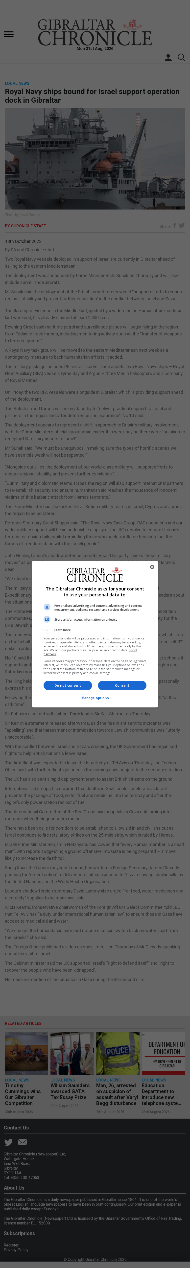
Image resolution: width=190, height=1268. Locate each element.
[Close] (152, 567)
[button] (95, 630)
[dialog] (95, 634)
